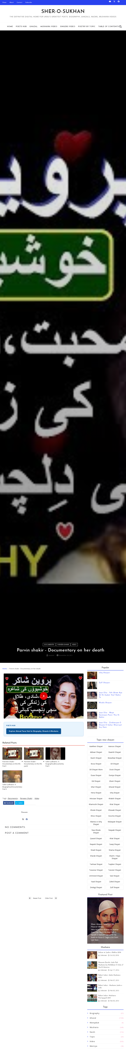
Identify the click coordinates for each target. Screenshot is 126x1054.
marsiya (93, 1046)
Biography (95, 1013)
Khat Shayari (115, 804)
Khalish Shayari (115, 798)
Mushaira (94, 1027)
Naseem (51, 655)
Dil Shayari (114, 764)
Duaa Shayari (96, 775)
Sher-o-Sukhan (63, 11)
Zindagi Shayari (96, 887)
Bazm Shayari (96, 758)
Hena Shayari (96, 793)
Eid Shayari (96, 781)
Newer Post (37, 898)
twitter (20, 803)
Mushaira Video (48, 26)
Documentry (49, 644)
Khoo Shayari (96, 816)
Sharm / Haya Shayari (114, 857)
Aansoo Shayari (114, 746)
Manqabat (94, 1022)
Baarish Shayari (115, 752)
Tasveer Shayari (114, 870)
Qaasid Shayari (96, 838)
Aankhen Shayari (96, 746)
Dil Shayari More (96, 769)
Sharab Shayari (96, 856)
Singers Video (67, 26)
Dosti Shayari (114, 769)
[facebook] (118, 2)
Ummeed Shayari (96, 876)
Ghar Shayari (96, 787)
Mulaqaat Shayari (115, 821)
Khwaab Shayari (114, 810)
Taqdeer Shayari (114, 864)
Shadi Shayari (96, 850)
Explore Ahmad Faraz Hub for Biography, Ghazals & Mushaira (33, 731)
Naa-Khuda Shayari (96, 831)
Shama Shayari (115, 850)
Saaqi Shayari (114, 844)
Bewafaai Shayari (115, 758)
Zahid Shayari (114, 881)
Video (74, 644)
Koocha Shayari (114, 816)
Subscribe (28, 2)
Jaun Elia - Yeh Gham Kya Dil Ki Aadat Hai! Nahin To (110, 695)
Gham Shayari (114, 781)
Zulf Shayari (104, 683)
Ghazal (34, 26)
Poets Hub (21, 26)
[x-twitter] (114, 2)
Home (4, 2)
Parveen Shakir (63, 644)
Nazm (92, 1032)
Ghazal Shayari (114, 787)
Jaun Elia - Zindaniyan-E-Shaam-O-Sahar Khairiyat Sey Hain (110, 725)
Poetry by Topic (86, 26)
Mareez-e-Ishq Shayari (96, 822)
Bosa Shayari (96, 764)
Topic (92, 1037)
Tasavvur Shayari (96, 870)
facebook (9, 803)
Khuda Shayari (105, 702)
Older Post (49, 898)
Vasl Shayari (114, 876)
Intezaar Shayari (96, 798)
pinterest (31, 803)
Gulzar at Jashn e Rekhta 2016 (109, 952)
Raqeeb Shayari (96, 844)
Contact (19, 2)
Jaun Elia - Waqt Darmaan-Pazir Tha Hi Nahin (109, 715)
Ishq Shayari (104, 673)
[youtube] (110, 2)
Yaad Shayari (96, 881)
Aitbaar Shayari (96, 752)
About (11, 2)
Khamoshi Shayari (96, 804)
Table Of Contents (108, 26)
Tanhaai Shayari (96, 864)
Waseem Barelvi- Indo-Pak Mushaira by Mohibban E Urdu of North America (110, 965)
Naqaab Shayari (114, 830)
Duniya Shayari (115, 775)
